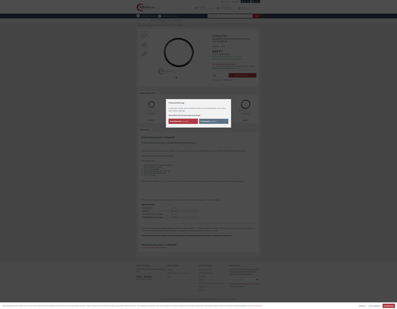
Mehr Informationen (255, 306)
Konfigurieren (389, 306)
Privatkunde (208, 121)
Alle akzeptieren (374, 306)
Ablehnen (362, 306)
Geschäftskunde (179, 121)
